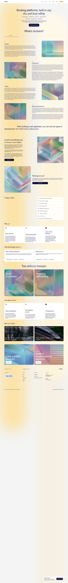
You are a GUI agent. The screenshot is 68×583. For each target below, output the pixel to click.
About (23, 374)
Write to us (8, 362)
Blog (23, 376)
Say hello (9, 376)
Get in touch (9, 159)
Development (25, 35)
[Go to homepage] (6, 1)
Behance (13, 389)
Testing (39, 35)
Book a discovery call (34, 25)
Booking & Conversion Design (38, 377)
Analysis (10, 35)
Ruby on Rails (36, 376)
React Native (35, 374)
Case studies (24, 377)
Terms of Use (6, 389)
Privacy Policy (10, 389)
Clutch (16, 389)
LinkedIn (18, 389)
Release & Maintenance (55, 35)
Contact (24, 379)
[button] (59, 579)
